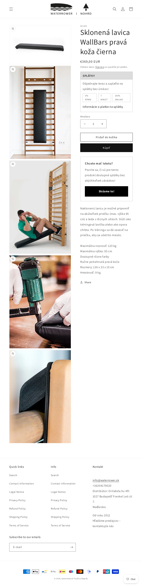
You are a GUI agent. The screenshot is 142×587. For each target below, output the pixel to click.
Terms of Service (19, 525)
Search (13, 475)
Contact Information (21, 483)
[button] (11, 9)
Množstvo (85, 116)
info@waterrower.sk (106, 480)
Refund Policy (17, 508)
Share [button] (87, 282)
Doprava (99, 66)
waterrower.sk (67, 578)
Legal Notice (16, 492)
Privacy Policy (17, 500)
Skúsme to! (106, 191)
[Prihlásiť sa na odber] (71, 547)
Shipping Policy (18, 517)
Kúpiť (106, 147)
